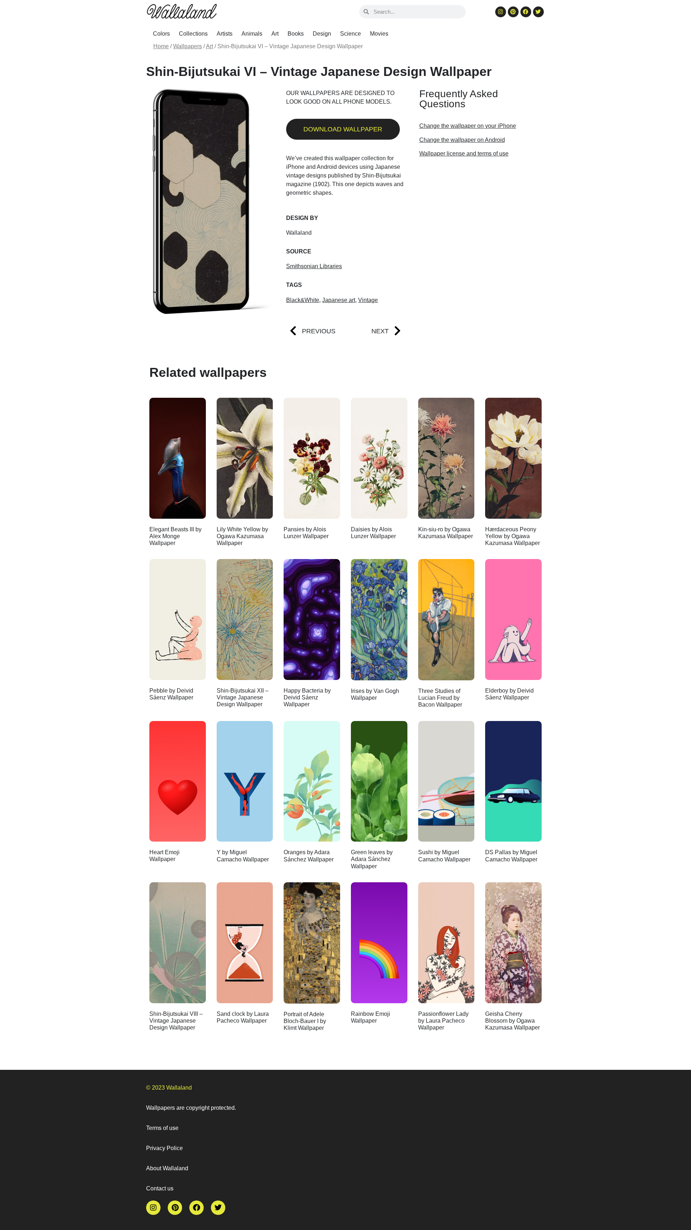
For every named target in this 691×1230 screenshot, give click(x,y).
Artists (224, 34)
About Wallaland (167, 1168)
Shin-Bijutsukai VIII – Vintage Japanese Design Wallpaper (176, 1021)
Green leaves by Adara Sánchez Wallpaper (372, 859)
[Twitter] (538, 11)
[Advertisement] (478, 221)
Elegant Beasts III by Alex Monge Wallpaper (175, 536)
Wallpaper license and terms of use (464, 153)
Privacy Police (164, 1148)
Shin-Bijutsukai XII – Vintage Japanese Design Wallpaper (242, 697)
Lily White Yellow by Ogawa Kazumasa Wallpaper (242, 536)
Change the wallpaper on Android (462, 140)
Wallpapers (187, 46)
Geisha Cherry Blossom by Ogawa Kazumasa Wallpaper (512, 1021)
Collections (193, 34)
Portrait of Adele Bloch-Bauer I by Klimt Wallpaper (305, 1021)
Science (350, 34)
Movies (379, 34)
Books (296, 34)
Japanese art (338, 300)
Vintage (368, 300)
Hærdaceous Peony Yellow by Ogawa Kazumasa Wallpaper (512, 536)
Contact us (159, 1188)
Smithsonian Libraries (314, 266)
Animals (251, 34)
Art (275, 34)
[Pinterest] (513, 11)
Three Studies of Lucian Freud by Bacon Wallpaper (440, 698)
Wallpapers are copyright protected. (191, 1108)
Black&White (302, 300)
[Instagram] (500, 11)
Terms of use (162, 1128)
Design (322, 34)
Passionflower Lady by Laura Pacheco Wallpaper (443, 1021)
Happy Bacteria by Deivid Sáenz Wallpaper (307, 697)
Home (161, 46)
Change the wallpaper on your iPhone (467, 126)
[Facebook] (525, 11)
